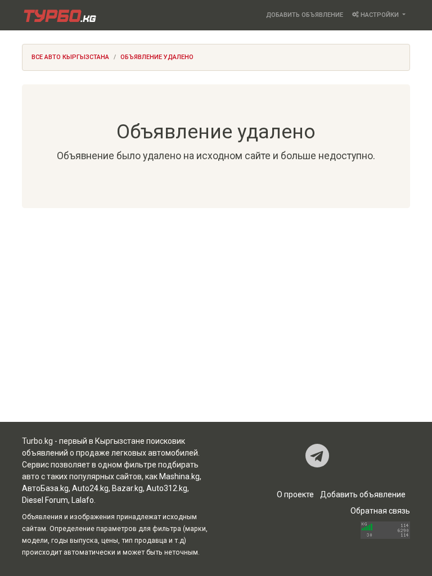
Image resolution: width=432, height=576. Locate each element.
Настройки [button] (379, 15)
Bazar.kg (127, 488)
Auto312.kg (166, 488)
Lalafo (82, 500)
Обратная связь (380, 510)
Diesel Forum (45, 500)
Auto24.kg (90, 488)
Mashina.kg (179, 476)
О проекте (295, 494)
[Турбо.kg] (59, 15)
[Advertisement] (216, 309)
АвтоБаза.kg (45, 488)
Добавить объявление (304, 15)
